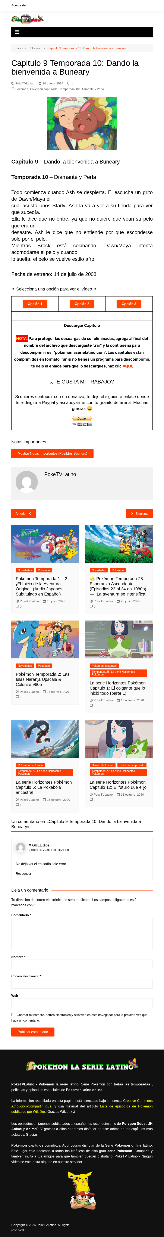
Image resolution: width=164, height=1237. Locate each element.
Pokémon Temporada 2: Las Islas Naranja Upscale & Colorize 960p (42, 679)
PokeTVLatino (24, 83)
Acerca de (18, 5)
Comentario (21, 915)
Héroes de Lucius (102, 765)
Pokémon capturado (43, 89)
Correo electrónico (26, 976)
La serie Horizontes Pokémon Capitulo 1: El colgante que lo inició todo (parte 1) (118, 688)
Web (14, 995)
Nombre (18, 957)
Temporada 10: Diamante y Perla (81, 89)
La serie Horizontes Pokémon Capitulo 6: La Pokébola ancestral (44, 787)
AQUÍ (127, 366)
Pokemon (21, 89)
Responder (23, 873)
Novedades (25, 570)
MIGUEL (35, 845)
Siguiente (142, 513)
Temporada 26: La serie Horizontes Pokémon (113, 673)
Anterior (21, 513)
